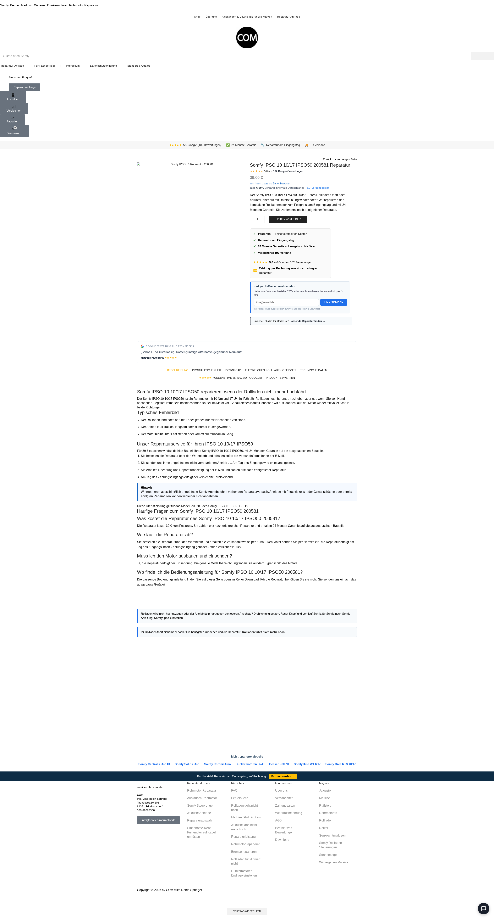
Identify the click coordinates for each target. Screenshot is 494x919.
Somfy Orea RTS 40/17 (340, 764)
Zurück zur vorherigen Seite (340, 159)
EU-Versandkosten (318, 187)
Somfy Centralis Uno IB (154, 764)
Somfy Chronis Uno (217, 764)
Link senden (333, 302)
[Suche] (482, 56)
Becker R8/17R (279, 764)
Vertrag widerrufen (247, 911)
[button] (24, 87)
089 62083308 (146, 810)
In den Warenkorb (289, 219)
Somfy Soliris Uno (187, 764)
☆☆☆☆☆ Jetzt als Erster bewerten (270, 183)
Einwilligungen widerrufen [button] (247, 900)
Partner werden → (283, 776)
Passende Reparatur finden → (307, 321)
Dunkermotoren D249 (250, 764)
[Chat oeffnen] (483, 908)
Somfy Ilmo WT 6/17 (307, 764)
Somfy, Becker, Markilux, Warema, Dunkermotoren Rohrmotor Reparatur (49, 5)
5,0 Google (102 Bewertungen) (195, 145)
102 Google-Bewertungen (288, 171)
